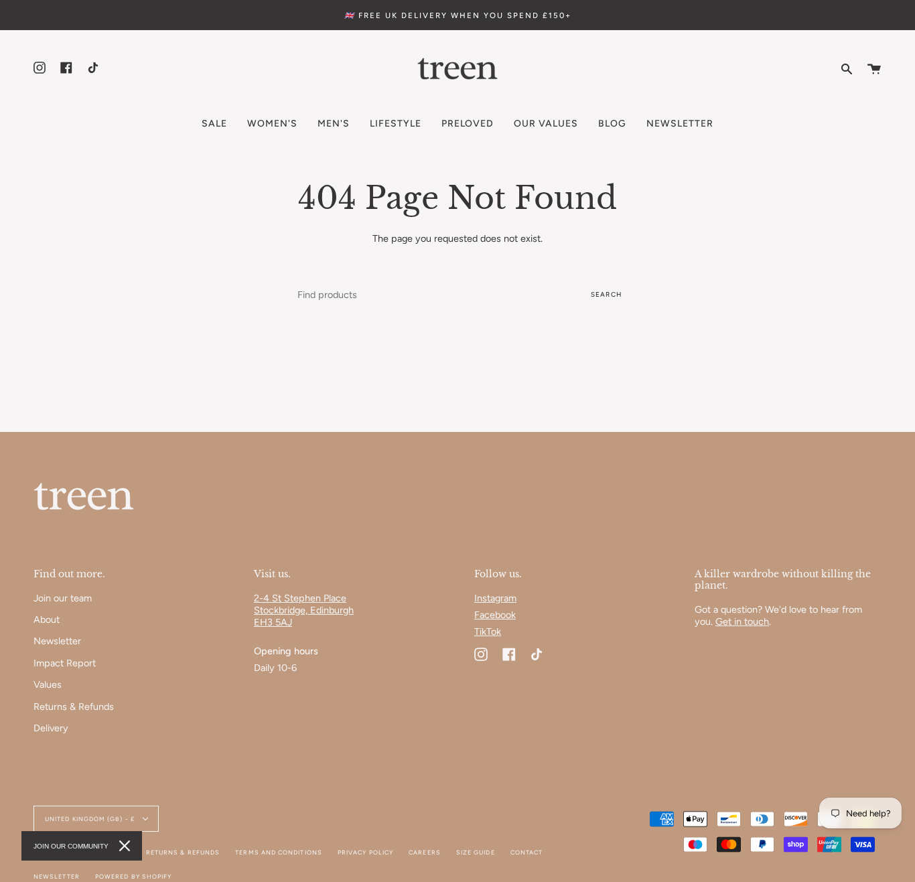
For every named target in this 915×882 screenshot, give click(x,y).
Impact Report (64, 663)
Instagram (495, 598)
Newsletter (57, 641)
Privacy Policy (365, 852)
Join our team (62, 598)
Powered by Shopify (133, 876)
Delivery (50, 728)
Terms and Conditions (278, 852)
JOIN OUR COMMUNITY (71, 846)
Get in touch (742, 621)
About (46, 619)
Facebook (495, 615)
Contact (526, 852)
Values (47, 684)
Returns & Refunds (73, 707)
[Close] (124, 845)
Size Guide (475, 852)
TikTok (487, 632)
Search (606, 294)
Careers (425, 852)
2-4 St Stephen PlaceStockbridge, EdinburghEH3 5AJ (304, 610)
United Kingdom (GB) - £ (91, 818)
